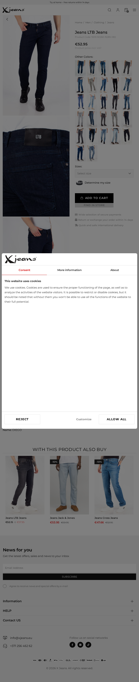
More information (69, 270)
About (114, 270)
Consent (24, 270)
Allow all (117, 419)
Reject (22, 419)
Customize (83, 419)
